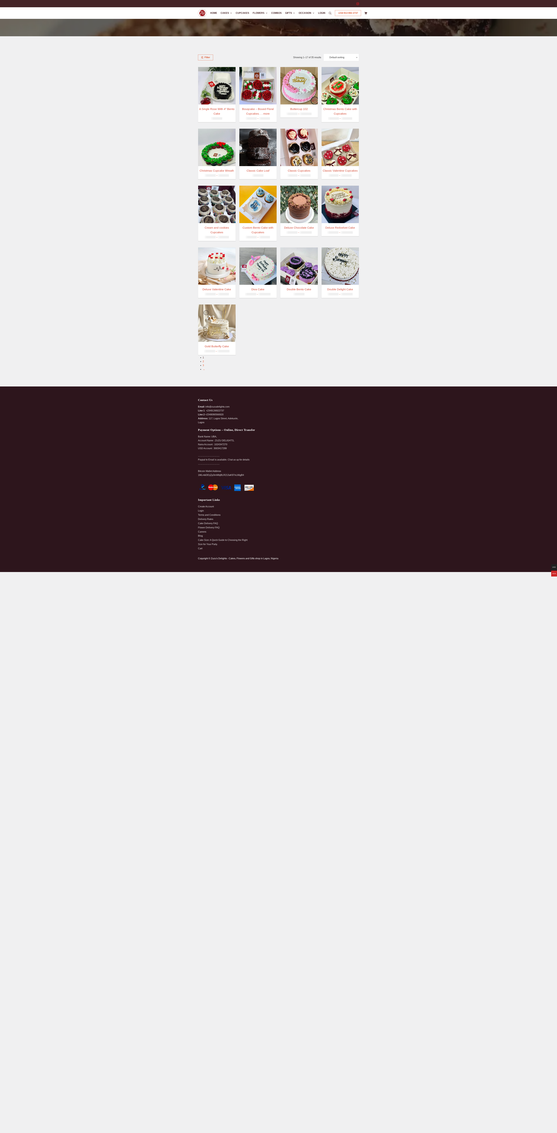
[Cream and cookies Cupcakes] (217, 204)
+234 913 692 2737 (348, 13)
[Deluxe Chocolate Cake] (299, 204)
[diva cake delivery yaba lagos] (258, 266)
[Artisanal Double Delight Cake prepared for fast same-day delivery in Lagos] (340, 266)
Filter (206, 57)
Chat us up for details (238, 459)
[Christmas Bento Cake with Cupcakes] (340, 85)
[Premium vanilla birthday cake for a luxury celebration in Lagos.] (299, 85)
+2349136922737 (215, 410)
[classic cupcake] (299, 147)
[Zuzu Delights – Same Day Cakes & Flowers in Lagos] (202, 13)
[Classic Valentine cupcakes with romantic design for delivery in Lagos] (340, 147)
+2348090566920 (214, 414)
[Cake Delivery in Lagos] (299, 266)
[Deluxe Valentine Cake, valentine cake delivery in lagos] (217, 266)
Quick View (217, 102)
